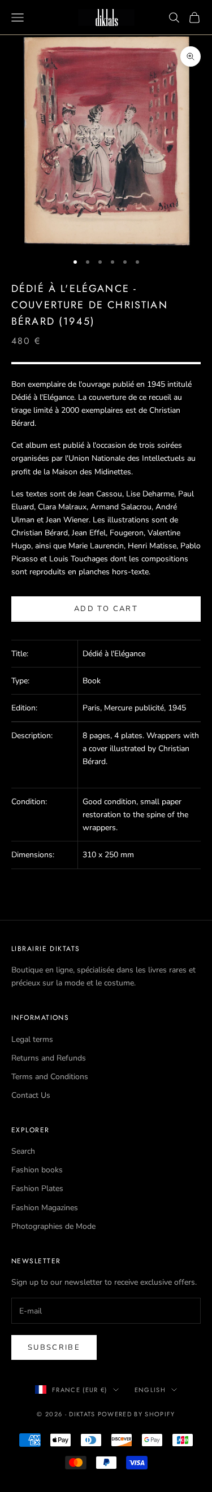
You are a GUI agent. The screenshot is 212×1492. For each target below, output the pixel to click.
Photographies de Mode (53, 1226)
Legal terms (32, 1039)
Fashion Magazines (44, 1207)
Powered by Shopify (136, 1414)
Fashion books (37, 1169)
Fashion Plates (37, 1188)
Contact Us (30, 1095)
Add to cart (106, 609)
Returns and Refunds (48, 1058)
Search (23, 1151)
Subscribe (54, 1347)
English (150, 1389)
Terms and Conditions (49, 1076)
